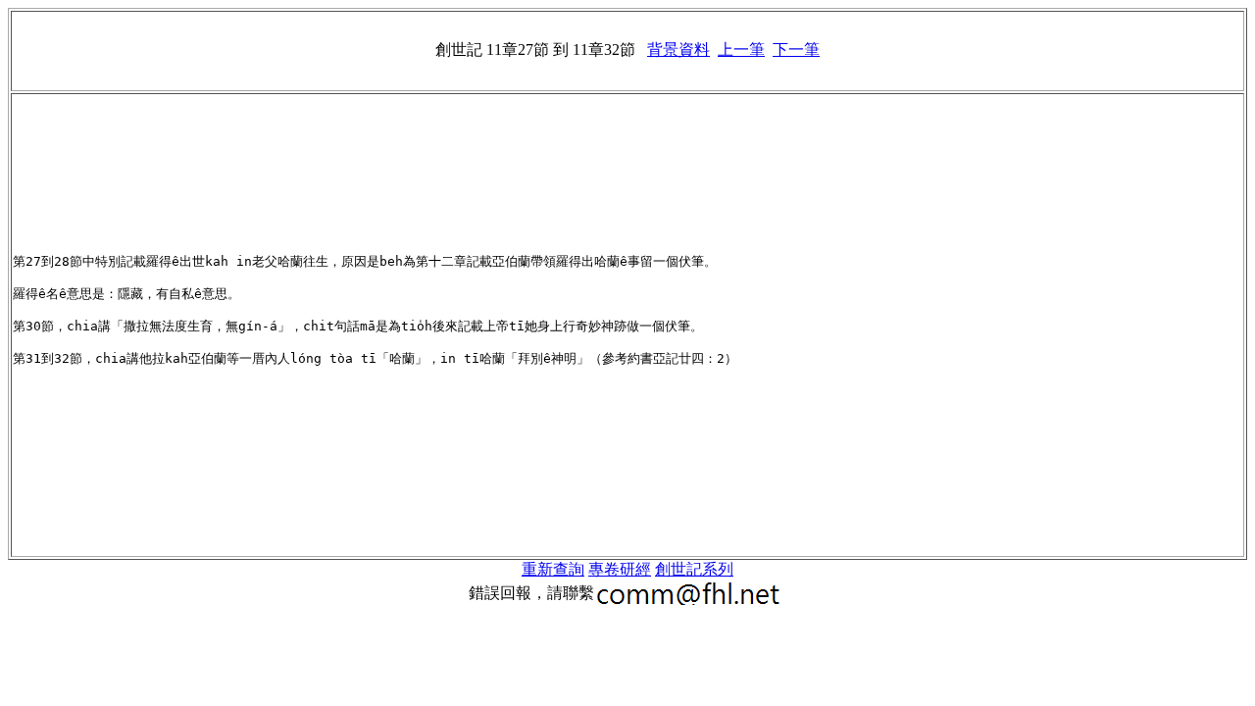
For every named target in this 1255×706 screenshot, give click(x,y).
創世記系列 (694, 569)
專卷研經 (619, 569)
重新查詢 (553, 569)
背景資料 (678, 49)
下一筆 (796, 49)
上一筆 (741, 49)
